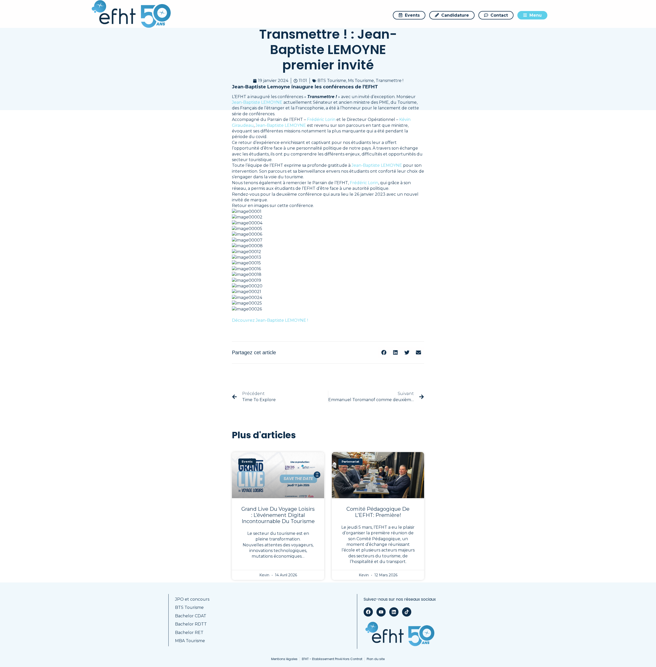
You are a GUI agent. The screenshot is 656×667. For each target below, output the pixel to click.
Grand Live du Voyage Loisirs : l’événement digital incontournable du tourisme (278, 515)
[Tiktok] (406, 612)
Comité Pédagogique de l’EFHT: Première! (377, 512)
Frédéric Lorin (321, 119)
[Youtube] (381, 612)
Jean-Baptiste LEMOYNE (257, 102)
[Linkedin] (393, 612)
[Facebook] (368, 612)
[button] (383, 352)
